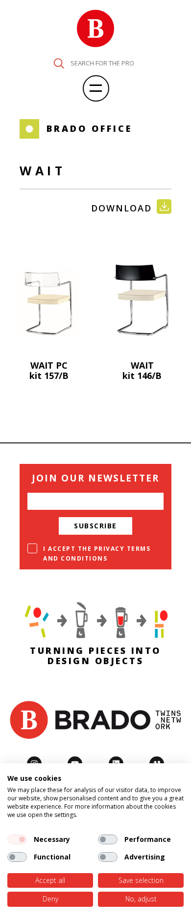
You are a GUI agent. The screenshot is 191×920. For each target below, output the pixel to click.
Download (121, 208)
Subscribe (95, 525)
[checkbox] (17, 839)
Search (58, 63)
